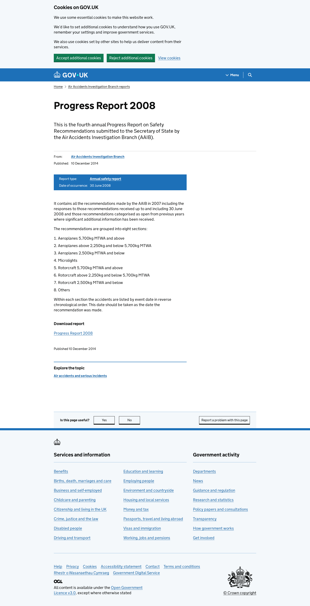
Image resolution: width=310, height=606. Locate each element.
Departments (204, 471)
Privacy (72, 566)
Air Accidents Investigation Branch (97, 157)
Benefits (61, 471)
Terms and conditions (182, 566)
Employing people (138, 480)
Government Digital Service (136, 572)
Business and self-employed (78, 490)
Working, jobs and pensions (146, 537)
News (198, 480)
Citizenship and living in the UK (80, 509)
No (133, 420)
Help (58, 566)
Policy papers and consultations (220, 509)
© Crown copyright (239, 592)
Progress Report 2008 (73, 333)
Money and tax (136, 509)
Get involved (203, 537)
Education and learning (143, 471)
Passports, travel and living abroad (153, 518)
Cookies (90, 566)
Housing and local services (146, 499)
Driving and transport (72, 537)
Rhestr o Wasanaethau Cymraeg (81, 572)
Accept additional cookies (78, 57)
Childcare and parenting (75, 499)
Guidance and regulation (214, 490)
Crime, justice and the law (76, 518)
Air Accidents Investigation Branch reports (99, 87)
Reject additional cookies (130, 57)
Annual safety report (105, 179)
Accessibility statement (121, 566)
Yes (108, 420)
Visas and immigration (142, 528)
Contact (153, 566)
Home (58, 87)
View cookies (169, 58)
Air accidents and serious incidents (80, 376)
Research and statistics (213, 499)
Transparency (205, 518)
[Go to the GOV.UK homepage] (71, 75)
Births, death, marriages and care (82, 480)
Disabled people (68, 528)
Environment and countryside (148, 490)
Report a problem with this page (224, 420)
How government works (213, 528)
